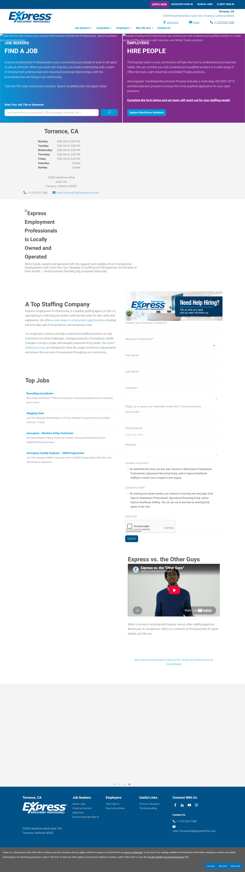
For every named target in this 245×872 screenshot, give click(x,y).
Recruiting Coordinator (40, 393)
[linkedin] (182, 805)
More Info (235, 865)
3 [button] (125, 785)
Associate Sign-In (182, 4)
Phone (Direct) (134, 428)
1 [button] (115, 785)
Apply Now (159, 4)
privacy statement (133, 852)
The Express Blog (148, 808)
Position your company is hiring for (146, 322)
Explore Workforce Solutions (147, 112)
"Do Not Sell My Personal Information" (166, 856)
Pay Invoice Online (115, 808)
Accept (210, 865)
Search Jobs (205, 4)
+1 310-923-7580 (224, 22)
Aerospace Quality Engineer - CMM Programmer (55, 453)
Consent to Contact (137, 463)
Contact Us (164, 28)
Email (196, 22)
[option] (122, 733)
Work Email (132, 412)
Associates (103, 28)
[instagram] (196, 805)
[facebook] (175, 805)
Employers (122, 28)
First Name (132, 355)
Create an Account (82, 808)
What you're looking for (139, 339)
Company (131, 387)
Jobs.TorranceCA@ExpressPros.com (77, 192)
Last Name (132, 371)
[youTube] (189, 805)
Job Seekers (82, 28)
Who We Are (143, 28)
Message (130, 444)
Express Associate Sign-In (85, 817)
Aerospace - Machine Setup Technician (50, 433)
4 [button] (130, 785)
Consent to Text (135, 487)
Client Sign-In (225, 4)
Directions (172, 22)
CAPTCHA (131, 516)
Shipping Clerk (35, 413)
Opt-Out (223, 865)
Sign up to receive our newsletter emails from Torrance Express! (164, 406)
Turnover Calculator (149, 804)
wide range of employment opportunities (79, 320)
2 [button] (120, 785)
